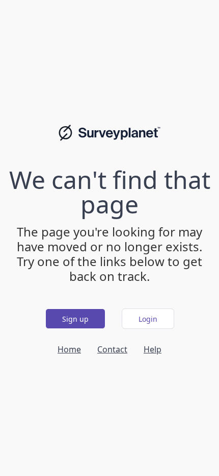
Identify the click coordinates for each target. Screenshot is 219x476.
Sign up (75, 319)
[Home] (109, 133)
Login (148, 319)
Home (69, 349)
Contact (112, 349)
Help (152, 349)
